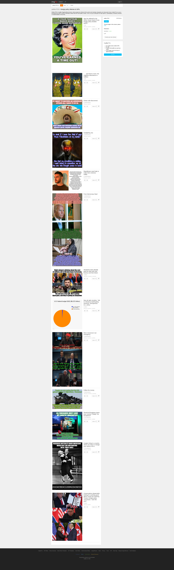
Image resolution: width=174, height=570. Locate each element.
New (65, 5)
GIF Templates (71, 550)
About (99, 550)
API (111, 550)
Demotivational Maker (85, 550)
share (93, 28)
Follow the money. (89, 390)
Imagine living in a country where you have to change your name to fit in (92, 444)
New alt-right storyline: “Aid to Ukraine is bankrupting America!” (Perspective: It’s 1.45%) (92, 303)
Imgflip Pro (40, 550)
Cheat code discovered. (91, 100)
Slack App (115, 550)
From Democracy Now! (91, 194)
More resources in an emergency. (90, 333)
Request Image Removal (123, 550)
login (105, 25)
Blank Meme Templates (62, 550)
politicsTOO (55, 5)
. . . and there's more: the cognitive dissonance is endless (91, 75)
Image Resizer (94, 550)
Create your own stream (110, 37)
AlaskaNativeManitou (88, 102)
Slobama (86, 274)
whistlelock (108, 31)
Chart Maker (77, 550)
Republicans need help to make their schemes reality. (91, 173)
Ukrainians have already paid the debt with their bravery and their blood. (91, 271)
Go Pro (113, 54)
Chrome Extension (94, 554)
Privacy (103, 550)
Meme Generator (52, 550)
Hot (61, 5)
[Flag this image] (99, 29)
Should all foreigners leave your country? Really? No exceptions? (92, 414)
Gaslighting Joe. (88, 133)
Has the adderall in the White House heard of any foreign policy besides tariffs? (91, 21)
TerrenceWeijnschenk (88, 417)
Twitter (82, 554)
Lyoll (105, 33)
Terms (108, 550)
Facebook (78, 554)
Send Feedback (133, 550)
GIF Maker (46, 550)
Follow (106, 21)
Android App (87, 554)
